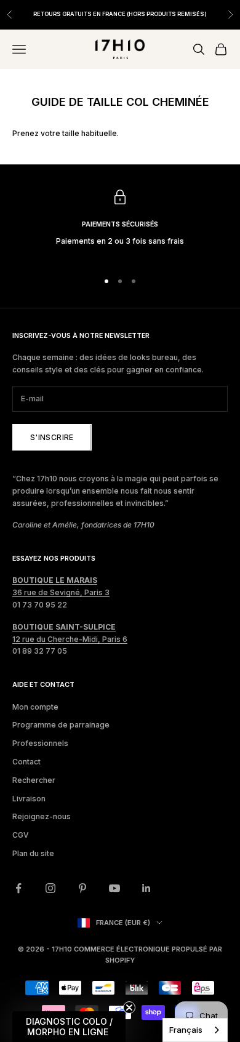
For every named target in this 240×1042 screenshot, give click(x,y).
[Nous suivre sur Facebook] (18, 888)
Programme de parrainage (61, 724)
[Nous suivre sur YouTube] (114, 888)
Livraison (29, 798)
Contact (26, 761)
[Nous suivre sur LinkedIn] (146, 888)
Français (185, 1030)
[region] (120, 225)
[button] (69, 1026)
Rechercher (33, 780)
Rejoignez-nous (41, 816)
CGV (20, 835)
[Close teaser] (129, 1007)
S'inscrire (52, 437)
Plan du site (33, 853)
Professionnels (40, 743)
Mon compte (35, 706)
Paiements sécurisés (120, 224)
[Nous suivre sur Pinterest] (82, 888)
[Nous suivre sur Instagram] (50, 888)
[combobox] (195, 1030)
